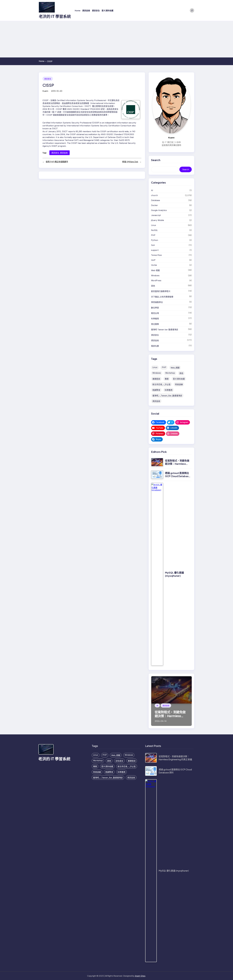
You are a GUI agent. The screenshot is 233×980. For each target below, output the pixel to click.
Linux (153, 225)
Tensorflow (156, 255)
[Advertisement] (116, 39)
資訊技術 (64, 152)
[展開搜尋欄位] (192, 10)
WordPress (156, 280)
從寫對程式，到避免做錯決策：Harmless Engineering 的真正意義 (177, 465)
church (154, 195)
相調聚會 (156, 390)
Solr (153, 245)
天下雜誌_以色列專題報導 (162, 297)
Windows (155, 275)
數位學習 (155, 307)
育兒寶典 (155, 324)
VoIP (153, 260)
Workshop (170, 373)
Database (155, 200)
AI (152, 190)
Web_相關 (175, 367)
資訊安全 (47, 79)
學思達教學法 (157, 302)
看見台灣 (155, 313)
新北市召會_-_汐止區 (161, 384)
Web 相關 (155, 270)
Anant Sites (140, 976)
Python (154, 240)
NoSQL (154, 230)
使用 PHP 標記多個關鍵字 (57, 161)
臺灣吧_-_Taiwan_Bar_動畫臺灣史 (167, 395)
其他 (153, 286)
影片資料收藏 (179, 379)
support (155, 250)
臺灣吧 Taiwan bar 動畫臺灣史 (164, 329)
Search (185, 169)
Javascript (156, 215)
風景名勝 (155, 346)
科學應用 (155, 318)
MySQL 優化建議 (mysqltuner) (174, 574)
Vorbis (154, 265)
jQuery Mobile (157, 220)
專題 (167, 379)
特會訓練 (179, 384)
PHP (153, 235)
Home (42, 61)
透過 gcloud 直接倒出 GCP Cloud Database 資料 (177, 476)
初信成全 (119, 761)
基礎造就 (156, 379)
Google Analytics (159, 210)
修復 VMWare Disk (130, 161)
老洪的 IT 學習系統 (55, 16)
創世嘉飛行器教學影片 (161, 291)
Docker (154, 205)
